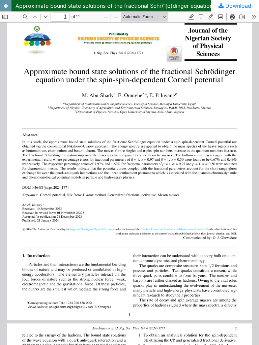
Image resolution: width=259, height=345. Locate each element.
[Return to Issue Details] (5, 5)
